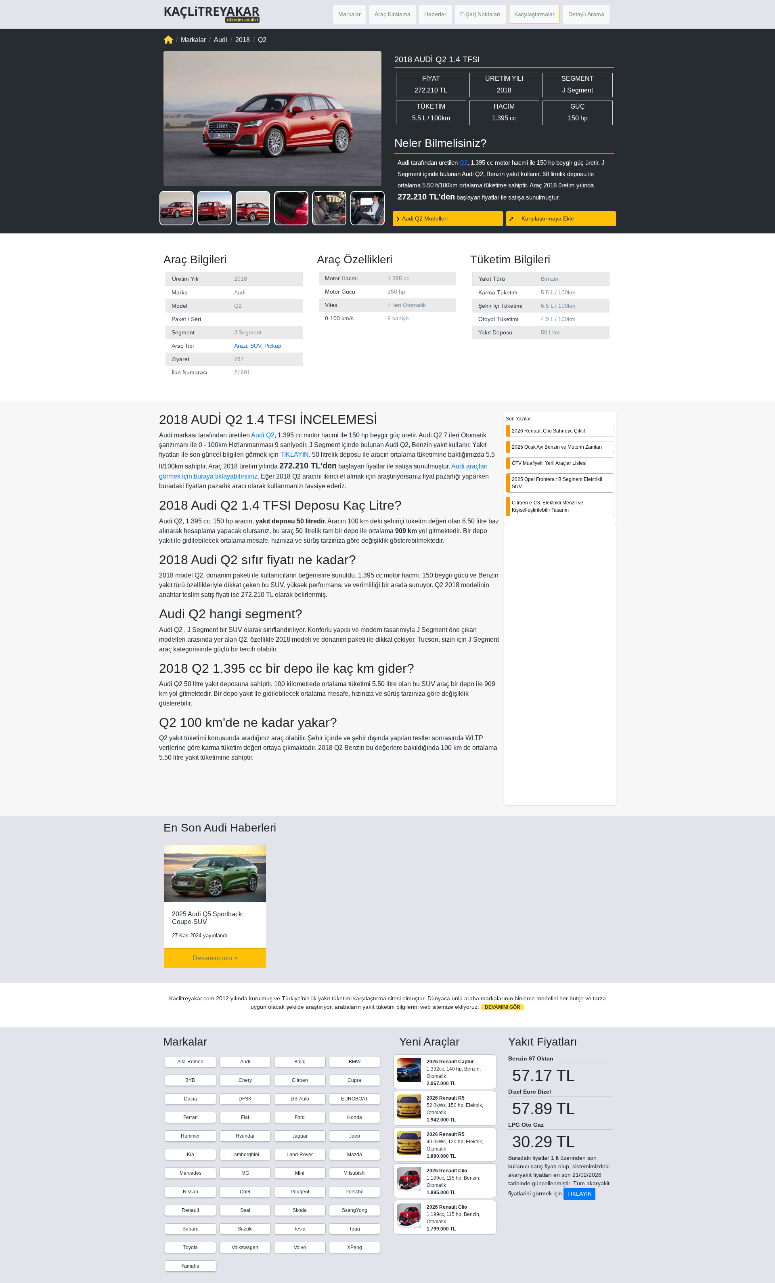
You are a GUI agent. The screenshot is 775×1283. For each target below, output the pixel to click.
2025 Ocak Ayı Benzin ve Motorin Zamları (557, 447)
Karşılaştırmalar (534, 14)
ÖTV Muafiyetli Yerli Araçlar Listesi (549, 463)
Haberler (435, 14)
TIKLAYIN (294, 454)
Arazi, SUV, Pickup (257, 345)
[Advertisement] (560, 665)
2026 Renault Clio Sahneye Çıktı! (548, 431)
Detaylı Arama (586, 14)
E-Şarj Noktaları (480, 14)
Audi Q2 (262, 435)
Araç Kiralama (393, 14)
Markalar (349, 14)
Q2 (463, 162)
